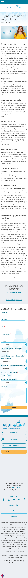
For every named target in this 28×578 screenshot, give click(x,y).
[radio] (3, 375)
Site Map (14, 517)
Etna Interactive (14, 563)
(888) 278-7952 (16, 488)
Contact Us (14, 439)
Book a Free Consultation (14, 452)
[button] (2, 2)
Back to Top (13, 278)
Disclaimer (14, 511)
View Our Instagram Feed (14, 300)
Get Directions (14, 445)
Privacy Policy (14, 505)
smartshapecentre (15, 292)
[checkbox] (14, 375)
